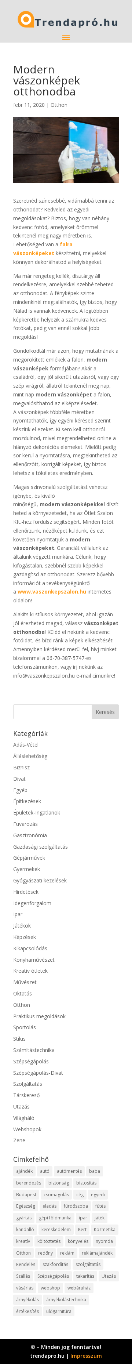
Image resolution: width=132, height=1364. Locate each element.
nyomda (104, 1241)
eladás (49, 1206)
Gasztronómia (30, 835)
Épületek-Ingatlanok (36, 812)
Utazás (21, 1106)
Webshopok (27, 1129)
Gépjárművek (29, 857)
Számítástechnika (34, 1049)
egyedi (98, 1194)
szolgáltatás (88, 1264)
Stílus (19, 1038)
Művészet (25, 982)
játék (99, 1218)
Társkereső (26, 1095)
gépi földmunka (55, 1218)
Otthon (59, 104)
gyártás (24, 1218)
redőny (45, 1253)
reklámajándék (97, 1253)
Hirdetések (25, 891)
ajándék (24, 1171)
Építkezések (27, 801)
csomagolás (56, 1194)
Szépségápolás (31, 1061)
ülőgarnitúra (59, 1311)
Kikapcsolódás (30, 948)
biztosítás (86, 1183)
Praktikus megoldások (39, 1016)
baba (94, 1171)
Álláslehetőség (30, 755)
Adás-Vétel (25, 744)
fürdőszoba (76, 1206)
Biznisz (21, 767)
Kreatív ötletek (30, 970)
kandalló (25, 1229)
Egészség (25, 1206)
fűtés (100, 1206)
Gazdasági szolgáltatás (40, 846)
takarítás (85, 1276)
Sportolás (24, 1027)
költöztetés (48, 1241)
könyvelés (78, 1241)
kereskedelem (56, 1229)
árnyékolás (27, 1299)
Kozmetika (104, 1229)
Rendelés (25, 1264)
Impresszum (86, 1355)
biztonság (58, 1183)
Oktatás (22, 993)
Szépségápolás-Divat (38, 1072)
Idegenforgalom (32, 903)
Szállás (23, 1276)
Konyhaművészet (34, 959)
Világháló (23, 1117)
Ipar (17, 914)
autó (45, 1171)
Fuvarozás (25, 823)
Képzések (24, 936)
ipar (83, 1218)
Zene (19, 1140)
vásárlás (24, 1288)
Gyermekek (26, 869)
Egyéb (20, 790)
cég (80, 1194)
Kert (82, 1229)
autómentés (69, 1171)
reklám (67, 1253)
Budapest (26, 1194)
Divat (19, 778)
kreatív (23, 1241)
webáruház (79, 1288)
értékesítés (27, 1311)
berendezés (28, 1183)
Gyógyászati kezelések (40, 880)
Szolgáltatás (27, 1083)
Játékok (22, 925)
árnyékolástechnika (66, 1299)
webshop (50, 1288)
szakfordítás (55, 1264)
